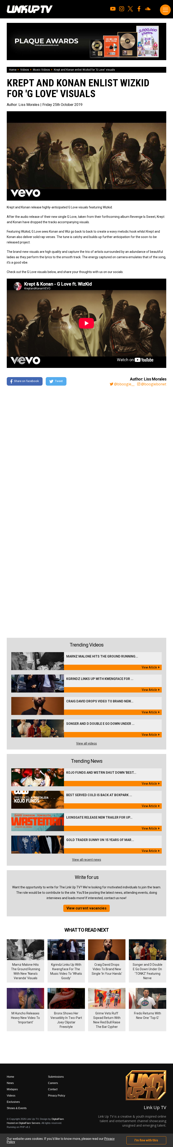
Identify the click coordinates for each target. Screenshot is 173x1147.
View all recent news (86, 859)
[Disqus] (86, 451)
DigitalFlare (58, 1119)
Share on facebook (26, 381)
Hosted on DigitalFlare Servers (23, 1123)
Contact (52, 1089)
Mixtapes (12, 1089)
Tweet (59, 381)
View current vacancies (86, 908)
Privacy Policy (56, 1095)
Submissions (56, 1076)
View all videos (86, 743)
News (10, 1083)
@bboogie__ (124, 384)
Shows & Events (17, 1108)
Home (12, 69)
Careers (53, 1083)
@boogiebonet (153, 384)
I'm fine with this (146, 1140)
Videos (24, 69)
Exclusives (13, 1101)
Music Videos (41, 69)
